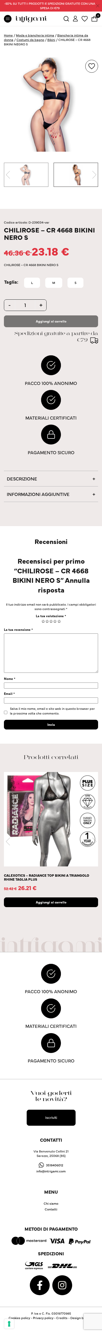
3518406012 (54, 1165)
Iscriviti (51, 1117)
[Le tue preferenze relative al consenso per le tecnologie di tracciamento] (9, 1324)
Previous (8, 175)
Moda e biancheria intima (35, 35)
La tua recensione (18, 629)
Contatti (51, 1209)
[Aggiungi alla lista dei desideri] (91, 66)
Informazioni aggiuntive (38, 494)
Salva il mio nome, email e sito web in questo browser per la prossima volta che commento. (52, 710)
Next (94, 175)
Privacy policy (43, 1317)
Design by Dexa (82, 1317)
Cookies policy (19, 1317)
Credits (61, 1317)
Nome (9, 678)
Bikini (51, 39)
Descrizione (22, 478)
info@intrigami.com (51, 1171)
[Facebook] (40, 1284)
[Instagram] (62, 1284)
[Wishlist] (85, 18)
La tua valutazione (51, 615)
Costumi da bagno (30, 39)
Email (9, 693)
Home (8, 35)
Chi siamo (51, 1203)
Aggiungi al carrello (51, 321)
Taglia (10, 282)
